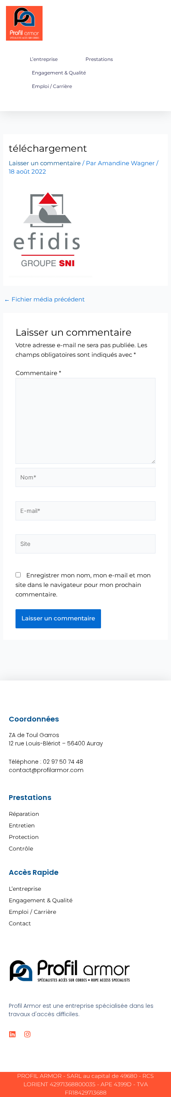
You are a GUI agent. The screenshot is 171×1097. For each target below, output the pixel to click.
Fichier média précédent (44, 300)
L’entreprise (44, 59)
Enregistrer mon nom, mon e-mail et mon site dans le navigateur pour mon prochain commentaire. (83, 585)
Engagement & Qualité (59, 73)
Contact (20, 923)
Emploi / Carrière (52, 86)
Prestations (99, 59)
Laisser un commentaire (45, 163)
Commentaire (38, 373)
